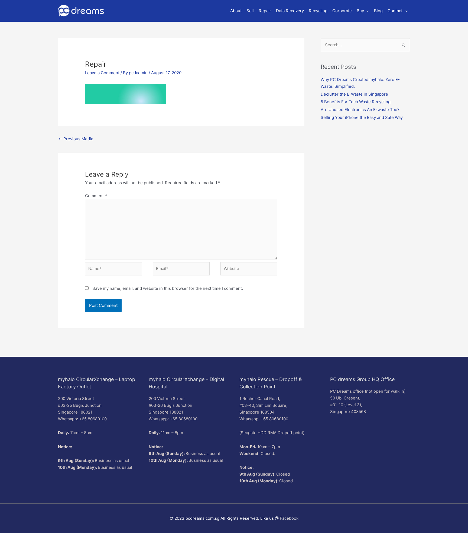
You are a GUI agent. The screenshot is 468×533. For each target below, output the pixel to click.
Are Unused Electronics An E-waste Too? (360, 109)
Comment (96, 195)
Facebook (289, 518)
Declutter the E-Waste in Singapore (354, 94)
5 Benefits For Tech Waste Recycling (356, 101)
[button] (363, 11)
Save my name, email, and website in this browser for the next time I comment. (167, 288)
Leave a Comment (102, 72)
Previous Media (75, 138)
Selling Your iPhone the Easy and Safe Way (362, 117)
